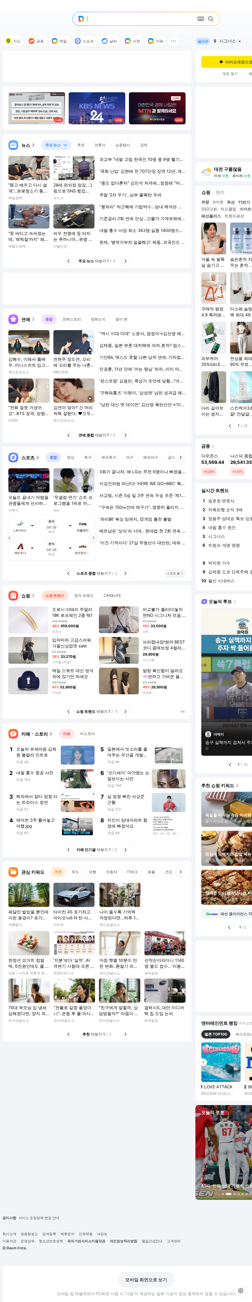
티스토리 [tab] (87, 733)
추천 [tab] (81, 145)
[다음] (180, 457)
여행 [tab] (92, 871)
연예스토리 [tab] (72, 319)
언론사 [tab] (100, 145)
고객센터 (174, 1241)
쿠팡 (205, 202)
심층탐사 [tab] (122, 145)
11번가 (244, 202)
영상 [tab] (70, 457)
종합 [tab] (49, 319)
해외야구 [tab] (150, 457)
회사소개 (9, 1234)
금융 (40, 41)
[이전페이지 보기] (9, 538)
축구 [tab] (88, 457)
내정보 (102, 1234)
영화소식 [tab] (98, 319)
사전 (136, 41)
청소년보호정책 (51, 1241)
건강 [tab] (168, 871)
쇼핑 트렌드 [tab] (54, 595)
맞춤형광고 (29, 1234)
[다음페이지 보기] (93, 538)
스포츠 (88, 41)
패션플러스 (211, 215)
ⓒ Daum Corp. (14, 1248)
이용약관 (9, 1241)
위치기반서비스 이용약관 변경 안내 (45, 1218)
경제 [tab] (143, 145)
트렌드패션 (234, 215)
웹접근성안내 (152, 1241)
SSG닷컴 (209, 209)
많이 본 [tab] (121, 319)
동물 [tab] (151, 871)
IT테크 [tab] (132, 871)
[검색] (212, 19)
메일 (63, 41)
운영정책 (27, 1241)
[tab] (56, 145)
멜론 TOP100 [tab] (216, 1034)
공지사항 (9, 1218)
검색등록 (49, 1234)
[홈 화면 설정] (240, 1290)
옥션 (231, 202)
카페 (159, 41)
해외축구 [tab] (108, 457)
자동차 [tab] (111, 871)
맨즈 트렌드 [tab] (84, 595)
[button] (173, 41)
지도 (17, 41)
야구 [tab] (129, 457)
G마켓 (218, 202)
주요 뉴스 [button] (51, 143)
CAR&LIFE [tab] (112, 595)
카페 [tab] (66, 733)
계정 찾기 (230, 73)
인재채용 (86, 1234)
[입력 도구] (201, 19)
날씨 (113, 41)
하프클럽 (228, 209)
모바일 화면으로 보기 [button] (146, 1279)
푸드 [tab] (75, 871)
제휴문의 (67, 1234)
